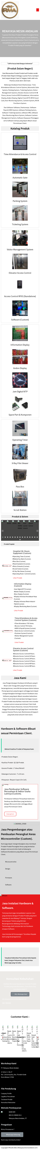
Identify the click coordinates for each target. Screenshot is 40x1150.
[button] (3, 537)
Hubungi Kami (10, 814)
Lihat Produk (17, 578)
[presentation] (3, 531)
